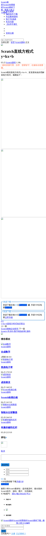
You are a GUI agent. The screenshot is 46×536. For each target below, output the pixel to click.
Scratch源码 (11, 62)
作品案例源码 (12, 16)
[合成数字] (6, 344)
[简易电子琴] (7, 359)
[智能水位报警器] (9, 405)
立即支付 (23, 305)
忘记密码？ (21, 534)
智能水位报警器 (9, 412)
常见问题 (10, 22)
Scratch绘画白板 (9, 397)
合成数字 (5, 352)
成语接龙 (5, 382)
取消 (3, 451)
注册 (13, 534)
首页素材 (10, 11)
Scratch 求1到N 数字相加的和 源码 (15, 331)
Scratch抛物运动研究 (10, 329)
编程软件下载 (12, 14)
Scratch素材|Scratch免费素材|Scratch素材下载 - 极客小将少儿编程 (8, 7)
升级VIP (8, 307)
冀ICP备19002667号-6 (21, 494)
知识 (19, 324)
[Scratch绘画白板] (9, 390)
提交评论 (5, 465)
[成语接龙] (6, 374)
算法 (23, 324)
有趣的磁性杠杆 (9, 427)
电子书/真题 (11, 19)
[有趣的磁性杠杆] (9, 420)
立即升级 (9, 317)
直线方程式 (12, 324)
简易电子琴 (7, 367)
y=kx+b (4, 324)
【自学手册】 (12, 24)
